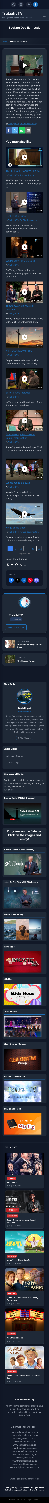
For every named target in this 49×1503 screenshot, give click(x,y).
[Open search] (13, 4)
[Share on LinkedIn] (23, 580)
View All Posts (14, 627)
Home (5, 41)
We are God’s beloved (18, 482)
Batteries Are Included (18, 392)
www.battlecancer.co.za (24, 1445)
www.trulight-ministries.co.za (24, 1435)
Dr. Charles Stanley (28, 123)
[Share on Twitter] (17, 580)
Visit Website (25, 738)
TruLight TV (12, 13)
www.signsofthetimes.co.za (25, 1464)
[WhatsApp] (22, 130)
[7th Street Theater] (24, 1319)
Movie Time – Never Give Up (19, 1260)
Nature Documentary (29, 532)
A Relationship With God (19, 351)
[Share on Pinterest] (30, 580)
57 (33, 548)
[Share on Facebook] (11, 580)
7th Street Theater (15, 1338)
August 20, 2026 (15, 1381)
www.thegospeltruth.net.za (24, 1448)
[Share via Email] (36, 580)
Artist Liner (12, 1216)
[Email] (28, 130)
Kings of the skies (16, 527)
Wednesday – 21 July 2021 (20, 260)
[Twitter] (15, 130)
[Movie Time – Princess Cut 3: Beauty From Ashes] (24, 1279)
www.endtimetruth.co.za (24, 1441)
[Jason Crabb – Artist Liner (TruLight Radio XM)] (24, 1201)
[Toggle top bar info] (29, 4)
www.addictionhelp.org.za (24, 1454)
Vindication (11, 1182)
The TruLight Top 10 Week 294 (23, 171)
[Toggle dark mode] (20, 4)
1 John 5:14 (9, 789)
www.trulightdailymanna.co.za (24, 1467)
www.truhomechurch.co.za (24, 1461)
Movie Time (12, 1256)
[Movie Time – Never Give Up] (24, 1242)
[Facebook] (9, 130)
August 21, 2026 (14, 1304)
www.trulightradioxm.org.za (24, 1432)
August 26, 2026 (15, 1263)
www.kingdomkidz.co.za (24, 1438)
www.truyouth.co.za (24, 1457)
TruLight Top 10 (27, 175)
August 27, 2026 (14, 1226)
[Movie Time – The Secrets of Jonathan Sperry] (24, 1357)
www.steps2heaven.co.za (24, 1451)
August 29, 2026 (15, 1186)
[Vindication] (24, 1164)
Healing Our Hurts (16, 216)
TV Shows (11, 1178)
